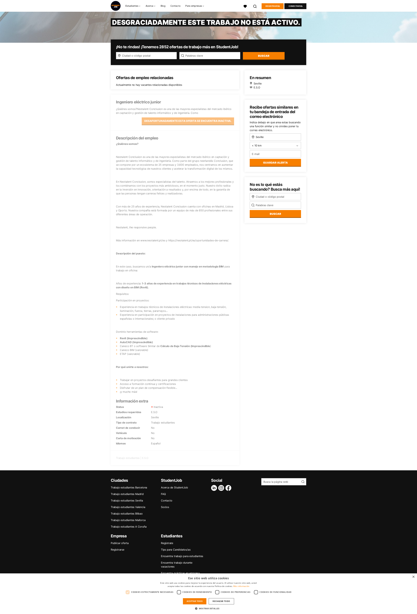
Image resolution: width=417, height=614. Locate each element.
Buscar (263, 55)
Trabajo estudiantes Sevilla (127, 500)
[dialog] (208, 593)
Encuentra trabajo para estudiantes (182, 556)
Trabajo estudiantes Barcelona (129, 487)
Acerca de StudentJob (174, 487)
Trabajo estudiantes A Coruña (128, 526)
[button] (208, 608)
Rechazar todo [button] (221, 601)
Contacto (175, 5)
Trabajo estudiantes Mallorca (128, 520)
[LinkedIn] (214, 488)
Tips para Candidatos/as (175, 549)
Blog (163, 5)
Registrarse (273, 6)
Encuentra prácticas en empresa (180, 573)
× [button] (413, 577)
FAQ (163, 494)
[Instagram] (221, 488)
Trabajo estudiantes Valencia (128, 507)
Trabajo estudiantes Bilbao (127, 513)
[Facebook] (229, 488)
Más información (241, 586)
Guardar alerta (275, 162)
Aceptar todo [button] (195, 601)
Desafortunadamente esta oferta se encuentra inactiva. (187, 120)
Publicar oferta (120, 543)
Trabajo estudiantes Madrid (127, 494)
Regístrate (167, 543)
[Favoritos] (245, 6)
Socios (165, 507)
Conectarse (295, 6)
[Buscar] (255, 6)
